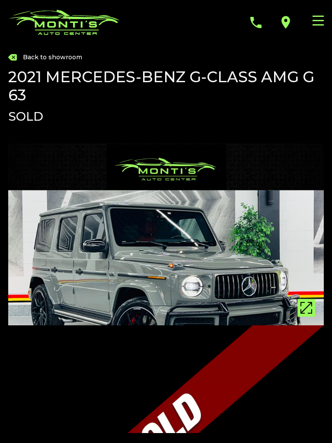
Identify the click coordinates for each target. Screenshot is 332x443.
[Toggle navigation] (316, 20)
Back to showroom (52, 57)
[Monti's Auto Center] (64, 22)
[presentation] (17, 243)
